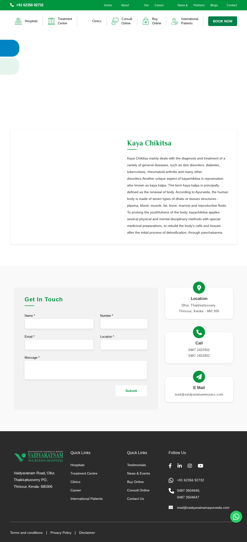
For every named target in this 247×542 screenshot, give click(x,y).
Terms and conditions (26, 533)
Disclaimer (87, 533)
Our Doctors (144, 9)
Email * (30, 336)
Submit (131, 391)
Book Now (222, 21)
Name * (30, 315)
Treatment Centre (83, 473)
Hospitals (77, 465)
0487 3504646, (188, 490)
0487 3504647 (188, 497)
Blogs (214, 5)
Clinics (75, 482)
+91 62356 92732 (29, 5)
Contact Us (135, 499)
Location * (107, 336)
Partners (199, 5)
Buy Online (135, 482)
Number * (106, 315)
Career (159, 5)
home (108, 5)
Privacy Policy (60, 533)
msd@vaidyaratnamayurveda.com (203, 507)
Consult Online (138, 490)
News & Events (183, 9)
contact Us (232, 9)
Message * (32, 357)
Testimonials (136, 465)
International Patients (86, 499)
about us (125, 9)
